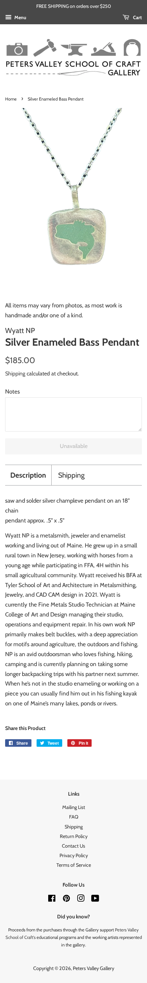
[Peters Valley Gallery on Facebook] (52, 899)
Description (28, 475)
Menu (19, 17)
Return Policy (74, 836)
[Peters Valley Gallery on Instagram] (80, 899)
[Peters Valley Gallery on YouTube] (95, 899)
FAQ (73, 817)
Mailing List (73, 807)
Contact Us (73, 846)
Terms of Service (73, 865)
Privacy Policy (73, 855)
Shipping (15, 373)
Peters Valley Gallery (93, 968)
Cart (137, 17)
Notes (12, 391)
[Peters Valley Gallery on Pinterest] (66, 899)
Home (11, 99)
